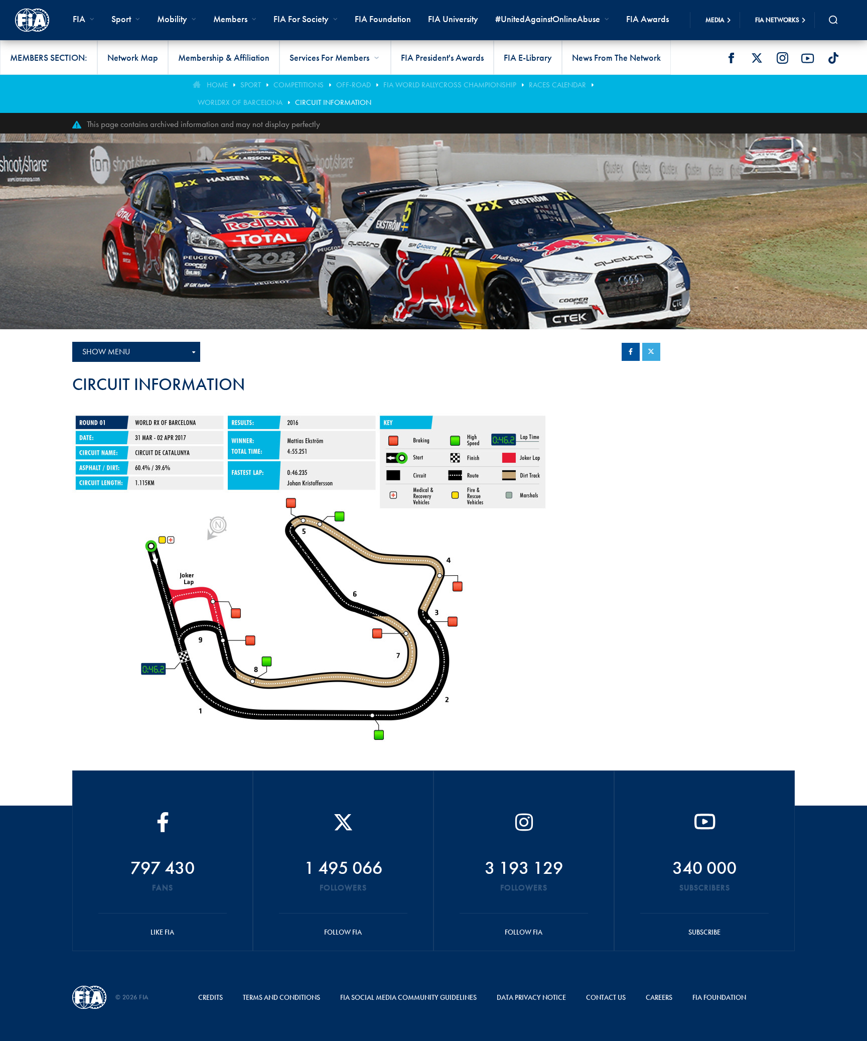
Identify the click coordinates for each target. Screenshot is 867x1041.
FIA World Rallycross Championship (449, 85)
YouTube (807, 58)
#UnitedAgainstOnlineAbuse (547, 19)
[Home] (32, 20)
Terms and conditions (281, 997)
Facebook (731, 58)
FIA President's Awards (442, 57)
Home (217, 85)
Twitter (756, 58)
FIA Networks (777, 20)
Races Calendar (557, 85)
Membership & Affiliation (223, 57)
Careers (659, 997)
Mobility (172, 19)
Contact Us (606, 997)
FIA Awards (647, 19)
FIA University (453, 19)
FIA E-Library (528, 57)
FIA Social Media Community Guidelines (408, 997)
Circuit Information (333, 102)
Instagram (782, 58)
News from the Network (616, 57)
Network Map (132, 57)
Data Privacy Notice (531, 997)
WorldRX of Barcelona (240, 102)
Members (230, 19)
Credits (210, 997)
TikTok (833, 58)
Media (715, 20)
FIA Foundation (383, 19)
